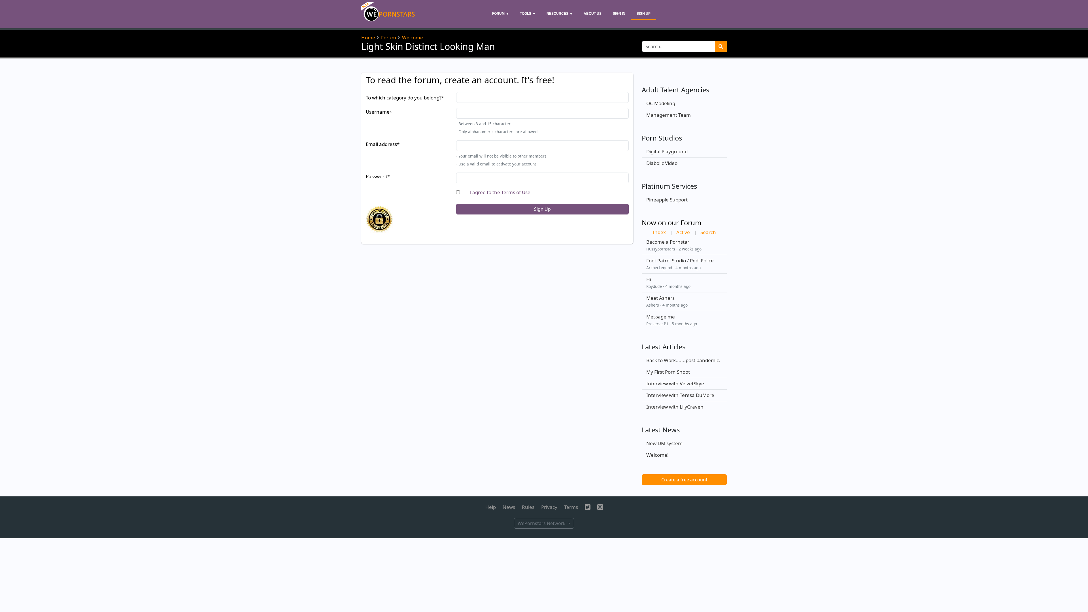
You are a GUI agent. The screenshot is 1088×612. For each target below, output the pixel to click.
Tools (525, 14)
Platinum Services (669, 186)
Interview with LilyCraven (675, 406)
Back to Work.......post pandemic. (683, 360)
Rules (528, 507)
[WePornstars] (388, 14)
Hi (648, 279)
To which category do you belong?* (405, 97)
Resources (557, 14)
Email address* (383, 144)
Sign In (619, 14)
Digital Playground (667, 151)
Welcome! (657, 455)
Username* (379, 112)
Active (683, 232)
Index (659, 232)
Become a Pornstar (667, 242)
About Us (593, 14)
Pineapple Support (667, 199)
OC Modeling (660, 103)
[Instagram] (600, 507)
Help (490, 507)
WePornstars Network (542, 523)
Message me (660, 316)
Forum (498, 14)
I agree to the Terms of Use (499, 192)
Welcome (412, 37)
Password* (378, 176)
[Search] (721, 46)
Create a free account (684, 480)
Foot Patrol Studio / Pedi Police (680, 260)
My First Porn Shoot (668, 372)
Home (368, 37)
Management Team (668, 115)
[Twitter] (587, 507)
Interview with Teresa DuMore (680, 395)
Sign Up (644, 14)
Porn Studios (662, 138)
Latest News (661, 429)
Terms (571, 507)
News (509, 507)
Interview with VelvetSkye (675, 383)
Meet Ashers (660, 298)
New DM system (664, 443)
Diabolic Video (661, 163)
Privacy (549, 507)
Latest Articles (663, 346)
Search (708, 232)
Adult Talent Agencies (675, 89)
